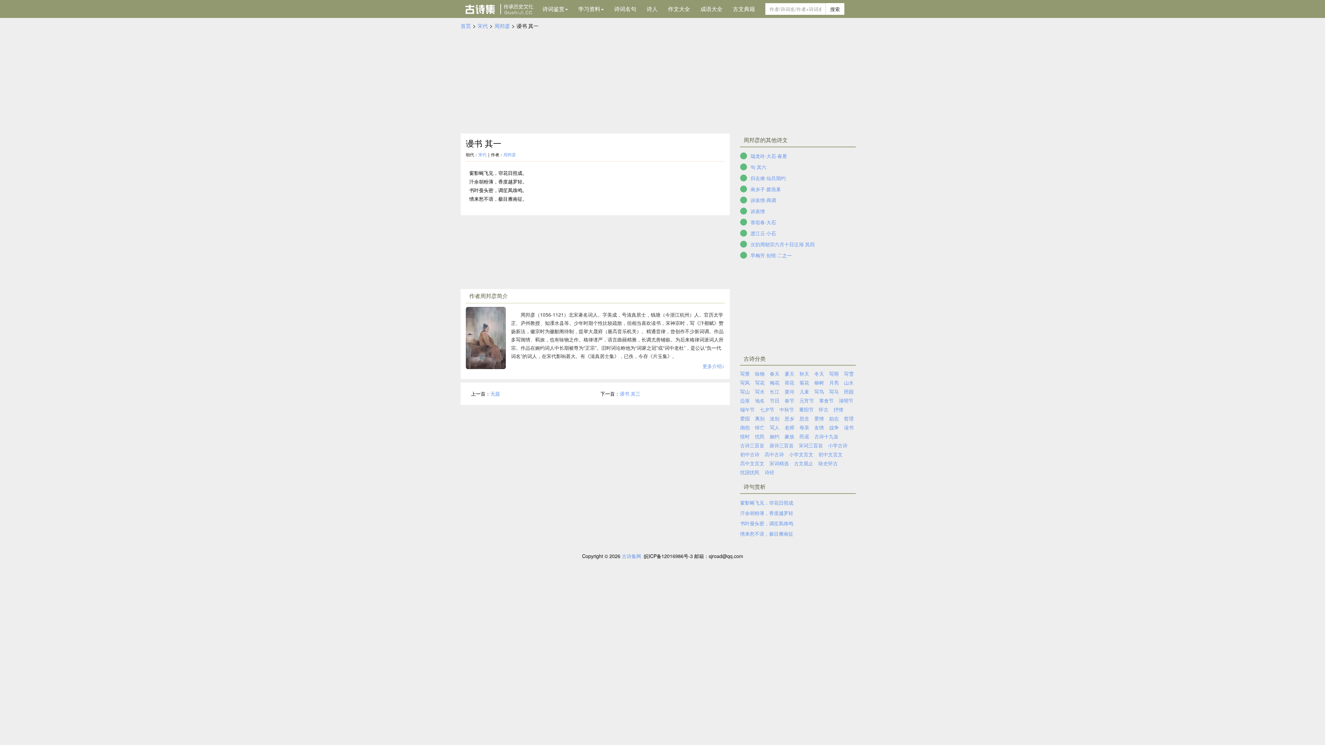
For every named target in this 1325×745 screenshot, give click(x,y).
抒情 (838, 409)
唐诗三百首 (781, 445)
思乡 (789, 418)
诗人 (652, 9)
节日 (774, 400)
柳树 (819, 382)
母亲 (804, 427)
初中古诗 (749, 454)
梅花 (774, 382)
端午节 (747, 409)
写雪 (849, 373)
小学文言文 (801, 454)
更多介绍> (714, 365)
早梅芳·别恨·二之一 (771, 255)
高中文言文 (752, 463)
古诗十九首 (826, 436)
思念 (804, 418)
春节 (789, 400)
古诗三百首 (752, 445)
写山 (745, 391)
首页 (466, 25)
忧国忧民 (749, 472)
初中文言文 (830, 454)
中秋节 (786, 409)
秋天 (804, 373)
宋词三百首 (811, 445)
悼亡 (760, 427)
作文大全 (679, 9)
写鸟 (819, 391)
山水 (849, 382)
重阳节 (806, 409)
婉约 (774, 436)
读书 (849, 427)
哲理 (849, 418)
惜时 (745, 436)
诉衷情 (757, 211)
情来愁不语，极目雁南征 (766, 533)
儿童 (804, 391)
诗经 (769, 472)
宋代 (483, 25)
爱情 (819, 418)
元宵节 (806, 400)
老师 (789, 427)
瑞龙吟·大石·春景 (768, 155)
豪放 (789, 436)
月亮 (834, 382)
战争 (834, 427)
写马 (834, 391)
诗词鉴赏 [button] (553, 9)
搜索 (835, 9)
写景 (745, 373)
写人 (774, 427)
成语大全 (711, 9)
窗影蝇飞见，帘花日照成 (766, 502)
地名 (760, 400)
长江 (774, 391)
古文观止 (803, 463)
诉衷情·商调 (763, 200)
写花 (760, 382)
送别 (774, 418)
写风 (745, 382)
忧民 (760, 436)
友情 (819, 427)
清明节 (846, 400)
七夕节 (767, 409)
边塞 (745, 400)
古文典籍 (744, 9)
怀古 (823, 409)
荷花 (789, 382)
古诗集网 (631, 556)
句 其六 (758, 166)
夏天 (789, 373)
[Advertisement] (662, 81)
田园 (849, 391)
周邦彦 (502, 25)
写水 (760, 391)
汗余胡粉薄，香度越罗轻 (766, 512)
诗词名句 (625, 9)
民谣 (804, 436)
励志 (834, 418)
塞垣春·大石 (763, 222)
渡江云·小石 (763, 233)
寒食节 (826, 400)
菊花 (804, 382)
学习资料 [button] (589, 9)
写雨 (834, 373)
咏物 (760, 373)
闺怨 (745, 427)
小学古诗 (837, 445)
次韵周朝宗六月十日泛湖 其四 (782, 244)
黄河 (789, 391)
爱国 (745, 418)
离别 (760, 418)
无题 (495, 393)
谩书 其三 (630, 393)
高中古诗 (774, 454)
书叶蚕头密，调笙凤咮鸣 (766, 523)
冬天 (819, 373)
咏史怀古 (828, 463)
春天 (774, 373)
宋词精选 (779, 463)
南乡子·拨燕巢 (765, 189)
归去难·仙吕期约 (768, 178)
